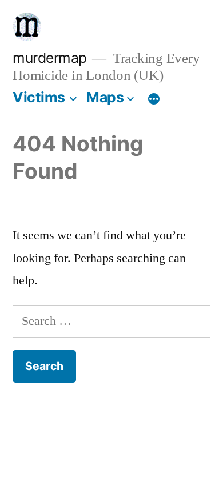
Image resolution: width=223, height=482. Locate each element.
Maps (105, 97)
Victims (39, 97)
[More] (154, 99)
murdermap (50, 57)
